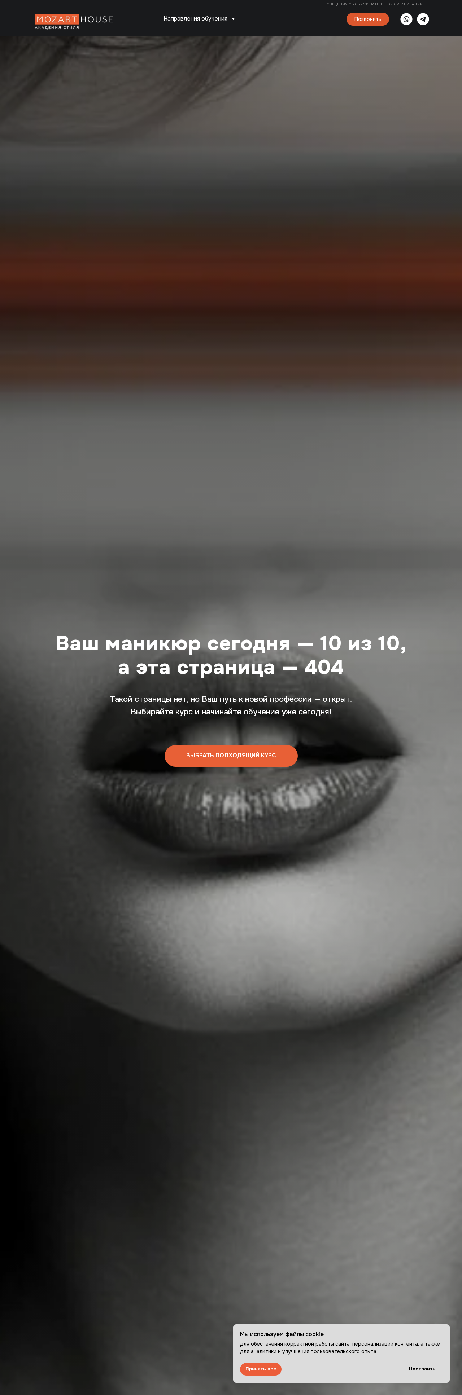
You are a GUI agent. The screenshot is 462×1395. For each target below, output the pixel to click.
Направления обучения (195, 18)
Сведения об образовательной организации (375, 4)
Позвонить (368, 19)
